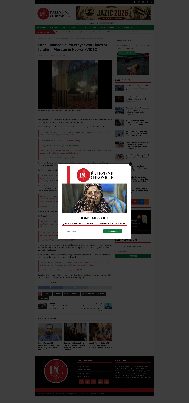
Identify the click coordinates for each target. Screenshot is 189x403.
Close (130, 164)
